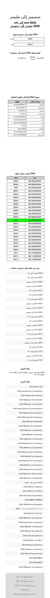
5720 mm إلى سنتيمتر (34, 356)
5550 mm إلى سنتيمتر (34, 282)
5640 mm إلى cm (35, 321)
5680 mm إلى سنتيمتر (34, 338)
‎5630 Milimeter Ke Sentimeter (30, 504)
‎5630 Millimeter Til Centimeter (30, 518)
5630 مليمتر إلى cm (35, 317)
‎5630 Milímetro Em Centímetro (30, 461)
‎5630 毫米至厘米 (35, 562)
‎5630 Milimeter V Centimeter (31, 527)
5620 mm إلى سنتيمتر (34, 312)
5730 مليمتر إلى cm (35, 360)
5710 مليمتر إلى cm (35, 351)
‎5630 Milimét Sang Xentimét (31, 554)
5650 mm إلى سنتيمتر (34, 325)
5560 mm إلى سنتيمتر (34, 286)
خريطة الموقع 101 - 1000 (25, 581)
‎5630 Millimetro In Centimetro (30, 439)
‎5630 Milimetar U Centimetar (31, 430)
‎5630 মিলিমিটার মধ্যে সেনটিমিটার (32, 491)
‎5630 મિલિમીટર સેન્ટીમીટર (32, 540)
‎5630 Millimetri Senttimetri (32, 422)
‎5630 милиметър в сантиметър (29, 391)
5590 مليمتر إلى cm (35, 299)
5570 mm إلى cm (35, 290)
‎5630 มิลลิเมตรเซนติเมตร (32, 536)
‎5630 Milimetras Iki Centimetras (30, 443)
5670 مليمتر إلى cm (35, 334)
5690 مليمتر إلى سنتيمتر (33, 343)
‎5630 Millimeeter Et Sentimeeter (29, 417)
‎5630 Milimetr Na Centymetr (31, 456)
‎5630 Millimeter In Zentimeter (31, 404)
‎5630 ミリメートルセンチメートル (29, 509)
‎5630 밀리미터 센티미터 (33, 513)
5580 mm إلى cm (35, 295)
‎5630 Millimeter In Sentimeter (31, 478)
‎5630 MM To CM (35, 387)
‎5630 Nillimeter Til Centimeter (30, 400)
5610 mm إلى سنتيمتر (34, 308)
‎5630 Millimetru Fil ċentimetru (30, 448)
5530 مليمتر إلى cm (35, 273)
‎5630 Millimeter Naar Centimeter (29, 452)
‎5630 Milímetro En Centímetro (30, 413)
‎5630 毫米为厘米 (35, 558)
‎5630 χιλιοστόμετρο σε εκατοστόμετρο (27, 408)
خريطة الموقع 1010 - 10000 (25, 585)
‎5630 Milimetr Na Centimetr (31, 395)
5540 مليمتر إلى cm (35, 277)
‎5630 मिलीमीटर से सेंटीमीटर (33, 500)
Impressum (25, 590)
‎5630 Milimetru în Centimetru (31, 465)
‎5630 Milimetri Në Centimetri (31, 531)
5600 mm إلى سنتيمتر (34, 303)
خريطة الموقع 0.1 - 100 (25, 577)
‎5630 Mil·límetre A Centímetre (30, 496)
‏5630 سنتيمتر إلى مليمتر (33, 482)
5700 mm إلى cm (35, 347)
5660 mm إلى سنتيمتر (34, 330)
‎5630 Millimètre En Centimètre (30, 426)
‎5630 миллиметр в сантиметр (30, 522)
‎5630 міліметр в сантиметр (31, 549)
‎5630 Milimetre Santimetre (32, 545)
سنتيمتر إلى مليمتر (25, 17)
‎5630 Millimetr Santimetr (32, 487)
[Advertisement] (25, 6)
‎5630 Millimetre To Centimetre (30, 567)
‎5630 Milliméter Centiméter (31, 435)
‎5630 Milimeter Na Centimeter (30, 469)
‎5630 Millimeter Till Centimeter (30, 474)
